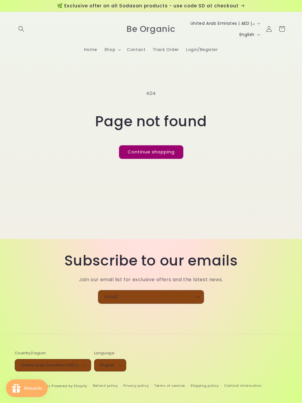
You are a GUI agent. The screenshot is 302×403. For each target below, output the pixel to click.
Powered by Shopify (69, 386)
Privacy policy (136, 385)
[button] (21, 28)
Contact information (243, 385)
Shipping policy (205, 385)
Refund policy (105, 385)
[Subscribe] (197, 297)
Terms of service (169, 385)
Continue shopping (151, 152)
